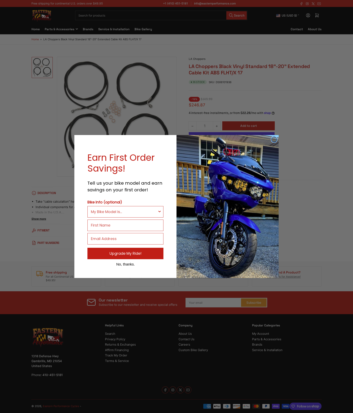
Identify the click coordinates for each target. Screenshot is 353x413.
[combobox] (124, 211)
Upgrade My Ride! (125, 253)
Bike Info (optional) (104, 202)
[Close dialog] (274, 139)
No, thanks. (125, 264)
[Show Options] (160, 211)
